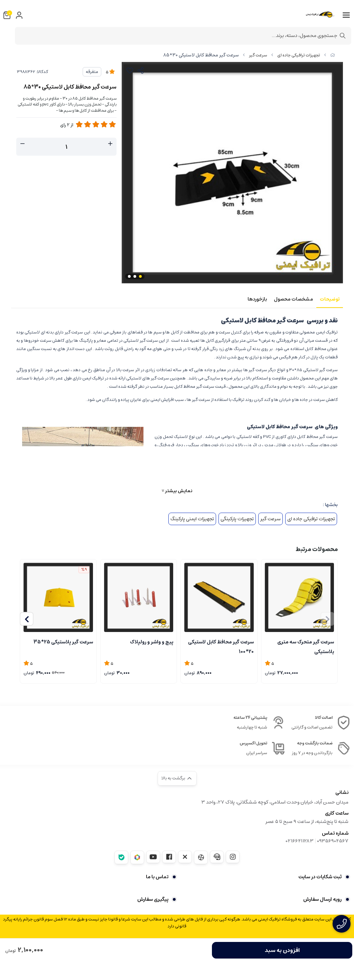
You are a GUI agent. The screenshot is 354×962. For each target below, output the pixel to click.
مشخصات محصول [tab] (293, 299)
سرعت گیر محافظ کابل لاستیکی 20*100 (221, 646)
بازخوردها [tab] (257, 299)
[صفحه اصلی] (332, 55)
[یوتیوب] (153, 857)
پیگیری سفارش (152, 899)
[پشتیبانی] (217, 857)
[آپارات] (201, 857)
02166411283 (300, 841)
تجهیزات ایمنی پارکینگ (192, 519)
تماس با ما (157, 876)
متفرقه (92, 71)
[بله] (121, 857)
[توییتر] (185, 857)
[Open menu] (346, 15)
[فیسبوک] (169, 857)
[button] (27, 619)
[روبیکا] (137, 857)
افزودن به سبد (282, 950)
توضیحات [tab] (329, 299)
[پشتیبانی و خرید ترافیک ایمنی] (342, 924)
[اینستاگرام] (233, 857)
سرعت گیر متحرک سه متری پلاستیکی (305, 646)
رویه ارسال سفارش (322, 899)
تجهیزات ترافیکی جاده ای (298, 55)
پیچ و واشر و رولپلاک (151, 642)
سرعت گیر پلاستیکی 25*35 (63, 642)
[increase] (110, 144)
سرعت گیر (258, 55)
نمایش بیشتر (178, 490)
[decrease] (22, 144)
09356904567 (332, 841)
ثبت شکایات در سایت (320, 876)
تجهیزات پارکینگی (237, 519)
